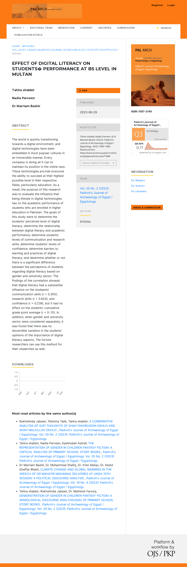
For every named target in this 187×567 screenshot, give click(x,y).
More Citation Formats (96, 162)
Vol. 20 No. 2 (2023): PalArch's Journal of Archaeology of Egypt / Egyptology (65, 49)
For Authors (138, 185)
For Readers (138, 180)
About (17, 27)
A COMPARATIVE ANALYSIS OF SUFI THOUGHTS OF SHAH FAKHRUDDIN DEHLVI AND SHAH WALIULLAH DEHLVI (67, 425)
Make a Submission (147, 207)
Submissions (126, 27)
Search (165, 27)
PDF (84, 90)
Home (16, 46)
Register (157, 5)
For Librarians (138, 191)
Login (171, 5)
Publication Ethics (28, 34)
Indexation (66, 27)
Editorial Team (41, 27)
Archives (104, 27)
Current (86, 27)
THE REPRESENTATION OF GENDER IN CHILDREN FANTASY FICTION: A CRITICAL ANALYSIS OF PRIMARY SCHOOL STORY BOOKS (65, 447)
